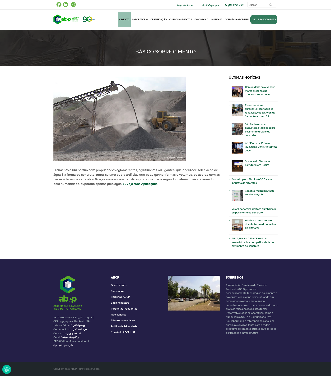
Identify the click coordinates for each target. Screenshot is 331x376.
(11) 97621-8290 (78, 329)
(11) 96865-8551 (77, 325)
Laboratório (140, 19)
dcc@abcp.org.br (211, 5)
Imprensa (216, 19)
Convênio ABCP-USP (237, 19)
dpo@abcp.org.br (63, 345)
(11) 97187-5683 (70, 337)
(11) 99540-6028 (72, 333)
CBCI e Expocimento (264, 19)
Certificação (159, 19)
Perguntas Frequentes (124, 308)
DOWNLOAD (201, 19)
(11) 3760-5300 (236, 5)
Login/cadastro (185, 5)
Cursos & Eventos (180, 19)
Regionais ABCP (120, 296)
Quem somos (118, 285)
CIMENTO (124, 19)
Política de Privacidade (124, 326)
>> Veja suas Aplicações (140, 184)
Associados (117, 291)
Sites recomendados (123, 320)
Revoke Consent (6, 369)
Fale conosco (118, 314)
